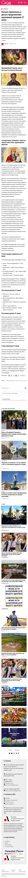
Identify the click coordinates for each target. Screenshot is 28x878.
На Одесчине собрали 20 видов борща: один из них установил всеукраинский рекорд (14, 722)
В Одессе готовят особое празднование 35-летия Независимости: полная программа (13, 494)
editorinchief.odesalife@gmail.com (13, 790)
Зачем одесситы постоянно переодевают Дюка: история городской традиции (13, 628)
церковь (25, 380)
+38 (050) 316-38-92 (9, 802)
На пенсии (7, 841)
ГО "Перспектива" (9, 846)
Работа (6, 843)
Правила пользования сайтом (22, 870)
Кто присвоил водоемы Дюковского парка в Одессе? (14, 702)
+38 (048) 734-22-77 (9, 783)
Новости (5, 9)
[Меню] (22, 3)
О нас (10, 750)
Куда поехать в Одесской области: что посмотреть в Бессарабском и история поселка (13, 526)
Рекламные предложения (11, 800)
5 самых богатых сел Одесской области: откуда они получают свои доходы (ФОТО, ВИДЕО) (13, 580)
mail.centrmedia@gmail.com (11, 785)
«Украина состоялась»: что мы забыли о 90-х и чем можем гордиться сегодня (13, 463)
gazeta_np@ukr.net (9, 804)
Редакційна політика (13, 870)
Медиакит (7, 798)
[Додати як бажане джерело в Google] (22, 375)
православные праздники (10, 380)
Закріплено (19, 3)
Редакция (6, 43)
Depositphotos (8, 844)
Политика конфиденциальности (5, 870)
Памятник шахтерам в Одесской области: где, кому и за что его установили (13, 654)
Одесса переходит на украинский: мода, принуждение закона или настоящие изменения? (11, 554)
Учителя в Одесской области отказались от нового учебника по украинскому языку (14, 743)
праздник (17, 380)
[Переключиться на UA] (24, 3)
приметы (21, 380)
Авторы (17, 750)
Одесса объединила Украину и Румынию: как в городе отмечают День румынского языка (13, 434)
